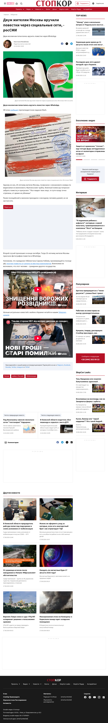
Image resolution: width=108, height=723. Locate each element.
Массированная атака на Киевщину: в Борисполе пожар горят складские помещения (56, 619)
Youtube (8, 367)
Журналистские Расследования (14, 700)
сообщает (14, 110)
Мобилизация (31, 376)
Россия (6, 376)
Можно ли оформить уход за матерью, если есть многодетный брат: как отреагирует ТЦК (54, 526)
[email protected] (22, 719)
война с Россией (17, 376)
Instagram (20, 367)
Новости (38, 9)
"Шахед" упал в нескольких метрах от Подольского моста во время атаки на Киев (90, 25)
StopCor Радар (76, 9)
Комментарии (13, 442)
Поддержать (84, 3)
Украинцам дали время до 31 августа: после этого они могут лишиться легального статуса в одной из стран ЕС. (89, 46)
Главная (6, 15)
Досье (55, 9)
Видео (28, 9)
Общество (14, 15)
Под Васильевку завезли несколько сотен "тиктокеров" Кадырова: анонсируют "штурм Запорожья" (18, 422)
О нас (5, 694)
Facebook (67, 365)
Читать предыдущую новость (14, 415)
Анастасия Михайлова (21, 42)
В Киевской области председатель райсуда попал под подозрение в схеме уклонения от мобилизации (18, 526)
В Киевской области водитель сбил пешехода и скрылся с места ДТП (55, 421)
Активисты (7, 703)
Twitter (13, 367)
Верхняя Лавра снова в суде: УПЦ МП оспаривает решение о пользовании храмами (19, 619)
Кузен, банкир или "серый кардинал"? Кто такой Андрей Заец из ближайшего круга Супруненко (89, 423)
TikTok (27, 367)
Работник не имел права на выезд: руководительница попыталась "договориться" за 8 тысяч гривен (90, 314)
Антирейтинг (87, 9)
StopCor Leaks (64, 9)
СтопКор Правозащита (11, 697)
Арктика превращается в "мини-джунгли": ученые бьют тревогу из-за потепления (90, 293)
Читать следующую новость (50, 415)
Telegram (60, 365)
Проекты (19, 9)
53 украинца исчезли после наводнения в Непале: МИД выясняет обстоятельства (19, 573)
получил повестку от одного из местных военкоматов (28, 263)
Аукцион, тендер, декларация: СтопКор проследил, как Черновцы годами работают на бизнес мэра (89, 334)
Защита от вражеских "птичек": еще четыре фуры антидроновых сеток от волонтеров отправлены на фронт (90, 150)
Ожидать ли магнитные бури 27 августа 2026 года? (53, 571)
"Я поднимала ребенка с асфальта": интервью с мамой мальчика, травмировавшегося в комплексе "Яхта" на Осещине (90, 224)
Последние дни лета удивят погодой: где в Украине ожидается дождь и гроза (88, 65)
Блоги (48, 9)
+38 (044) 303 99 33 (90, 359)
